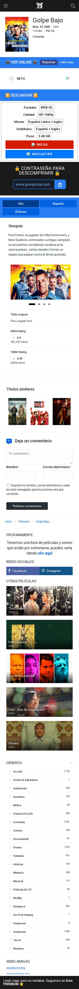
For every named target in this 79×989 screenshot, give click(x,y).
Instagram (54, 571)
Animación (20, 788)
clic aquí (45, 553)
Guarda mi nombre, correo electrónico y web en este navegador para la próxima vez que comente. (38, 489)
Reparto (58, 203)
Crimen (17, 830)
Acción (17, 771)
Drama (17, 847)
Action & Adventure (25, 780)
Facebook (19, 571)
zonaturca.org (15, 968)
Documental (20, 839)
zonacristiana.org (17, 974)
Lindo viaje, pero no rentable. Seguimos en (37, 982)
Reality (17, 898)
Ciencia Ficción (23, 813)
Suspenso (19, 931)
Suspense (19, 923)
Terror (17, 940)
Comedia (38, 36)
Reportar (48, 62)
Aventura (18, 796)
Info (21, 203)
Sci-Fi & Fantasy (23, 914)
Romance (19, 906)
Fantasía (18, 855)
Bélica (17, 805)
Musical (18, 881)
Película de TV (22, 889)
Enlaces (20, 211)
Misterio (18, 872)
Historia (18, 864)
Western (18, 948)
